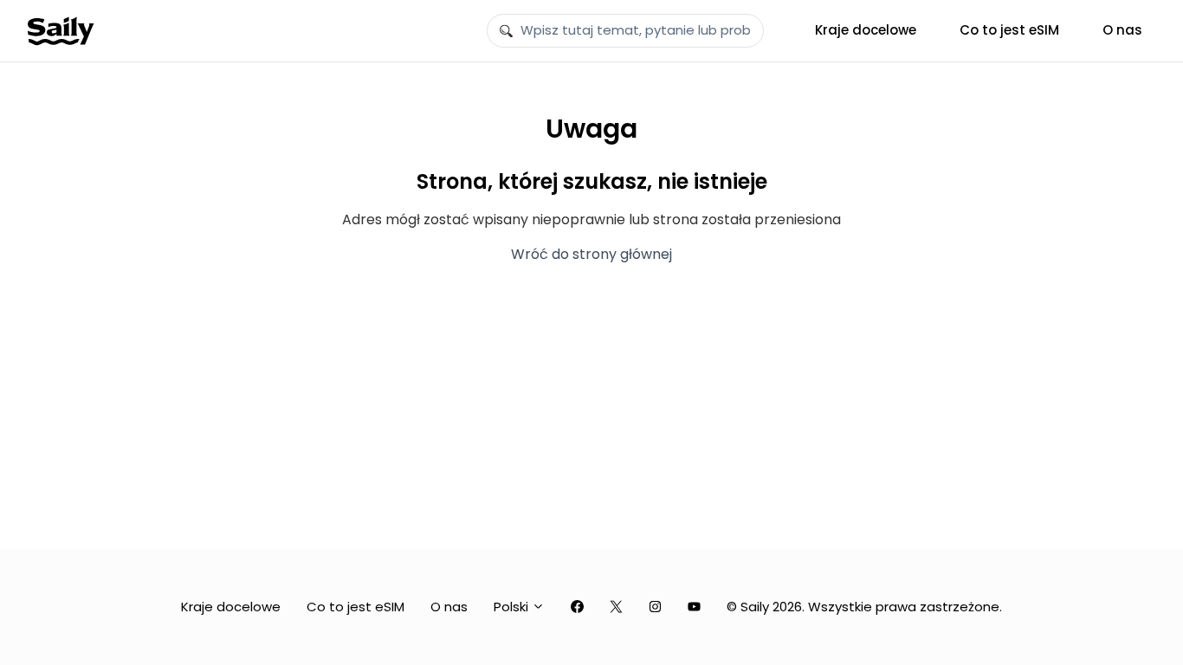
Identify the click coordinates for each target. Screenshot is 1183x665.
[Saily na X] (616, 607)
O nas (1122, 30)
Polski (513, 606)
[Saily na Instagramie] (655, 607)
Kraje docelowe (865, 30)
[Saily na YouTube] (694, 607)
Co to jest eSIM (1009, 30)
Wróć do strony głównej (591, 254)
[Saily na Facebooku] (577, 607)
